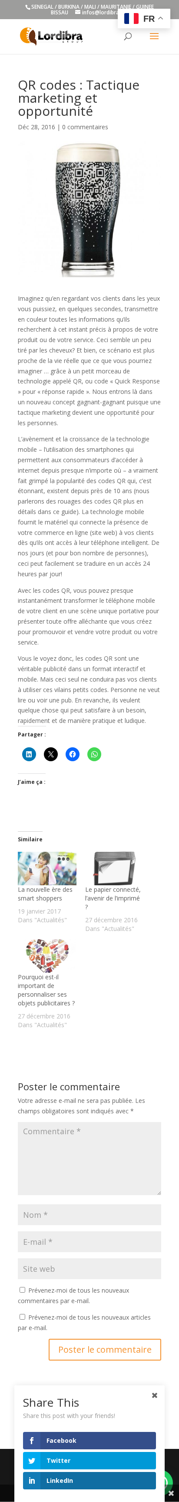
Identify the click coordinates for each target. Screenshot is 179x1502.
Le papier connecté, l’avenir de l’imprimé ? (113, 898)
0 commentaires (85, 127)
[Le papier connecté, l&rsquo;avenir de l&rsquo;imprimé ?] (114, 868)
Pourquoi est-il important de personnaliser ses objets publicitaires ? (46, 990)
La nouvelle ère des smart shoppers (45, 893)
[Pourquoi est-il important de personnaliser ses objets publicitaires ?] (47, 956)
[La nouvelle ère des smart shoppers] (47, 868)
